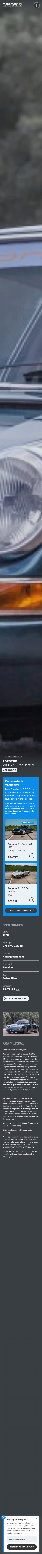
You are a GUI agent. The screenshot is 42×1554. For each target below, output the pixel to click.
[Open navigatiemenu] (36, 5)
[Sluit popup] (36, 1518)
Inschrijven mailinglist (22, 1547)
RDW (17, 989)
